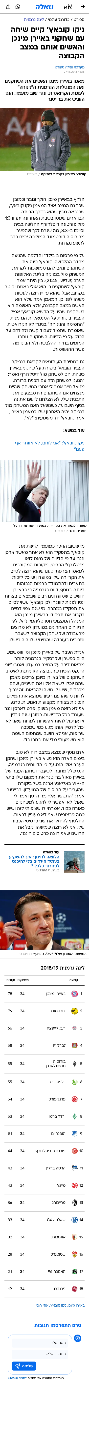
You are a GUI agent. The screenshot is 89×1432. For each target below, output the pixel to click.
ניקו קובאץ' (58, 1305)
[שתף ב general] (8, 6)
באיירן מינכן (76, 1305)
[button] (68, 6)
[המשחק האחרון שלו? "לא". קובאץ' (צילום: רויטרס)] (44, 924)
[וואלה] (44, 6)
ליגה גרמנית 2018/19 (63, 968)
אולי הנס (42, 1305)
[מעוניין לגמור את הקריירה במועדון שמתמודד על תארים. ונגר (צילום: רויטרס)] (44, 498)
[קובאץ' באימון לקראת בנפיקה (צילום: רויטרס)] (44, 143)
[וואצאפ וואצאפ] (17, 6)
